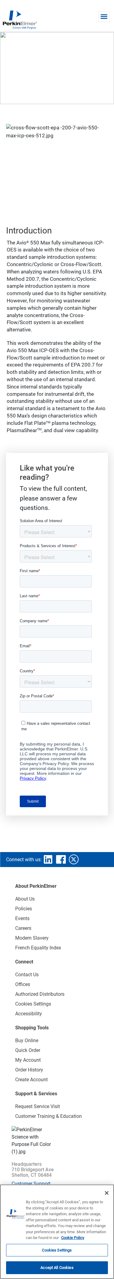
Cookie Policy (72, 1237)
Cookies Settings (57, 1250)
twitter (73, 859)
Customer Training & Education (48, 1116)
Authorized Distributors (39, 994)
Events (22, 918)
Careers (23, 928)
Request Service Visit (37, 1106)
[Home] (20, 19)
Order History (29, 1070)
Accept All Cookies (56, 1267)
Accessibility (28, 1014)
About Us (25, 899)
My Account (28, 1060)
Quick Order (27, 1050)
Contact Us (27, 974)
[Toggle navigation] (103, 16)
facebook (61, 859)
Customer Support (31, 1184)
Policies (23, 909)
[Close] (106, 1193)
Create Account (31, 1079)
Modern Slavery (32, 938)
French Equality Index (38, 948)
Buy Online (26, 1040)
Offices (22, 984)
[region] (57, 1231)
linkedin (48, 859)
